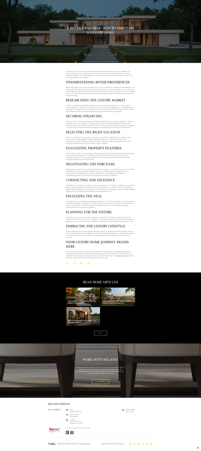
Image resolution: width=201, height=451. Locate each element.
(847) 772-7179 (130, 411)
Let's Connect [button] (100, 381)
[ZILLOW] (151, 443)
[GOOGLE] (147, 443)
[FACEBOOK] (130, 443)
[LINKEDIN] (138, 443)
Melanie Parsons (122, 255)
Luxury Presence (85, 444)
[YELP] (143, 443)
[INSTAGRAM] (134, 443)
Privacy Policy (119, 444)
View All (100, 333)
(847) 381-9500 (74, 416)
